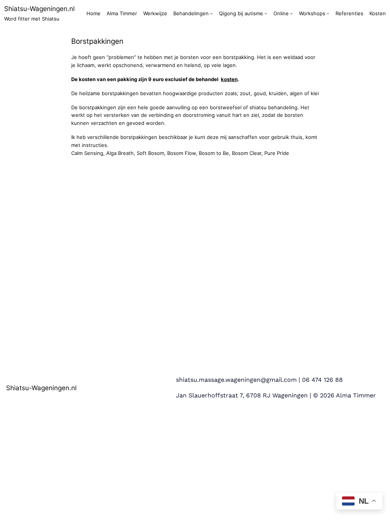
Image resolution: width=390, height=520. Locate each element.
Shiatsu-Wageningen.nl (39, 9)
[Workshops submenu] (327, 13)
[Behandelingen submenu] (211, 13)
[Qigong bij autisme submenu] (265, 13)
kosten (229, 79)
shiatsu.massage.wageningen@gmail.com (236, 379)
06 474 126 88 (322, 379)
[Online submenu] (291, 13)
